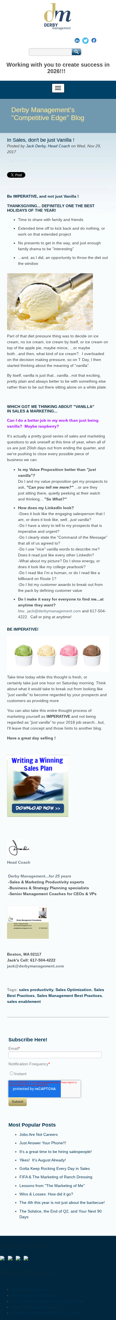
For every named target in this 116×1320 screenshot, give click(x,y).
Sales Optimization (73, 989)
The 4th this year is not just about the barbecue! (62, 1202)
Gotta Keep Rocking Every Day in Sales (54, 1168)
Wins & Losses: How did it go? (46, 1194)
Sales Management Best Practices (69, 995)
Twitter (48, 160)
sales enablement (24, 1001)
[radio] (58, 1074)
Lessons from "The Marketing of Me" (52, 1185)
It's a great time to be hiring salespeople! (55, 1151)
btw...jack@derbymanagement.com (49, 611)
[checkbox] (58, 1074)
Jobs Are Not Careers (38, 1134)
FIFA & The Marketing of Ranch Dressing (55, 1177)
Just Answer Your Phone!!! (42, 1143)
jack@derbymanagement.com (35, 966)
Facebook (33, 160)
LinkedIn (40, 160)
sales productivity (36, 989)
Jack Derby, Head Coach (48, 146)
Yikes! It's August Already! (42, 1160)
